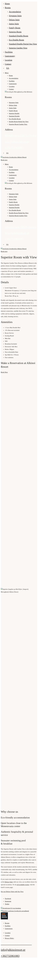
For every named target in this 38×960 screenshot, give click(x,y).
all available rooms (23, 884)
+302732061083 (14, 147)
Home (7, 3)
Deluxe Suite (14, 20)
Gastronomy (10, 56)
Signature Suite (15, 16)
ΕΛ (7, 68)
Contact (8, 64)
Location (8, 60)
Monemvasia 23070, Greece (20, 135)
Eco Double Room (16, 40)
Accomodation (15, 11)
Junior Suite (14, 24)
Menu (7, 73)
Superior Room (15, 32)
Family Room (14, 28)
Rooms (8, 7)
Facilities (9, 52)
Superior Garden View (18, 48)
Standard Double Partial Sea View (23, 44)
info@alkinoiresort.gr (17, 141)
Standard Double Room (18, 36)
